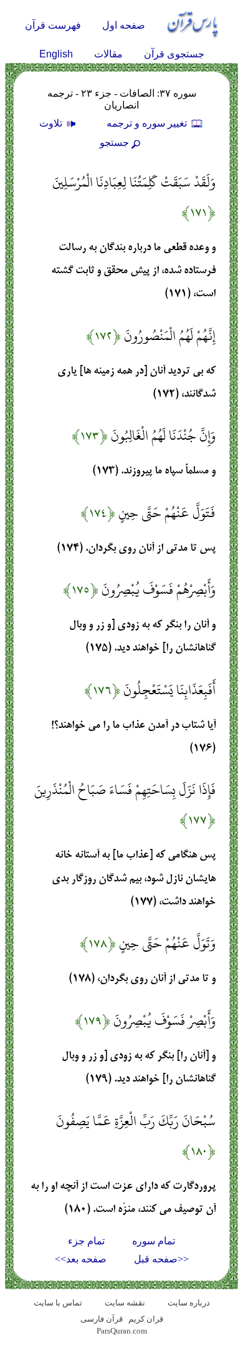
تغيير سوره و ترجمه (148, 123)
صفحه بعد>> (81, 1259)
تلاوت (52, 123)
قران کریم (145, 1319)
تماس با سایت (58, 1302)
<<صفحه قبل (161, 1259)
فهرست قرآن (53, 25)
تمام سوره (153, 1241)
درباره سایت (189, 1302)
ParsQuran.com (122, 1330)
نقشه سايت (125, 1302)
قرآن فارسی (101, 1319)
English (56, 54)
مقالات (108, 54)
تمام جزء (86, 1241)
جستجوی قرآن (174, 54)
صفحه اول (123, 25)
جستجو (114, 142)
